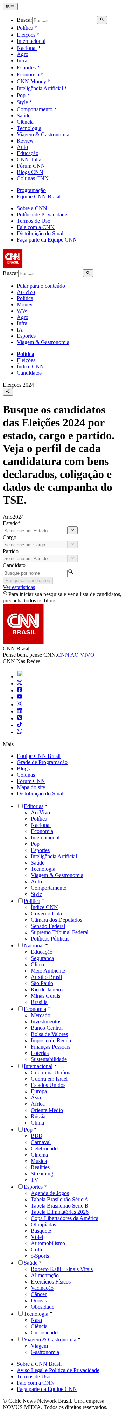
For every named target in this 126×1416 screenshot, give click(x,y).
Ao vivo (26, 292)
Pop (21, 95)
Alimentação (45, 1275)
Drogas (39, 1300)
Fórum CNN (31, 166)
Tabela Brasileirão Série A (60, 1199)
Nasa (36, 1320)
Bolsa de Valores (49, 1034)
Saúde (23, 116)
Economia (28, 74)
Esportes (26, 67)
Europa (39, 1091)
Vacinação (42, 1288)
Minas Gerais (45, 996)
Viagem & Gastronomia (43, 134)
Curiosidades (45, 1332)
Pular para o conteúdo (41, 286)
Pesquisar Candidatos (28, 580)
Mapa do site (31, 787)
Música (39, 1161)
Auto (22, 147)
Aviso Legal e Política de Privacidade (58, 1370)
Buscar (24, 20)
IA (20, 330)
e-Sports (40, 1256)
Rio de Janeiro (47, 989)
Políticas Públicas (50, 939)
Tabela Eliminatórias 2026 (60, 1212)
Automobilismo (48, 1243)
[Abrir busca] (102, 20)
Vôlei (37, 1237)
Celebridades (45, 1148)
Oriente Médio (47, 1110)
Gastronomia (45, 1352)
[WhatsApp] (19, 732)
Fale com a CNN (36, 227)
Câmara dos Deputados (56, 920)
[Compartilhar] (8, 392)
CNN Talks (29, 159)
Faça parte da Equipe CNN (47, 240)
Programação (31, 190)
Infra (22, 60)
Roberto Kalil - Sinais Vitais (62, 1269)
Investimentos (46, 1022)
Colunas (26, 775)
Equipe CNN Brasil (39, 196)
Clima (37, 964)
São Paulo (42, 983)
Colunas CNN (33, 178)
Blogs (23, 768)
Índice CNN (30, 367)
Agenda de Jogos (50, 1193)
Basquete (41, 1231)
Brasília (39, 1002)
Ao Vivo (40, 812)
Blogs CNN (30, 172)
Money (25, 304)
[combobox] (35, 530)
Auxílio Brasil (46, 977)
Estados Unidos (48, 1085)
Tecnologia (29, 128)
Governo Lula (46, 913)
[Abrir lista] (73, 530)
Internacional (31, 41)
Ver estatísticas (19, 587)
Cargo (9, 537)
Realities (40, 1167)
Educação (27, 153)
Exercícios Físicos (51, 1282)
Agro (22, 54)
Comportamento (34, 109)
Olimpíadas (43, 1224)
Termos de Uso (33, 221)
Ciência (25, 122)
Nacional (27, 48)
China (37, 1123)
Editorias (33, 806)
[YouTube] (19, 697)
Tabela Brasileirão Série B (60, 1206)
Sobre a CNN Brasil (39, 1364)
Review (25, 141)
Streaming (42, 1174)
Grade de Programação (42, 762)
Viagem (39, 1346)
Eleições (26, 35)
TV (34, 1180)
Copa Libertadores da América (64, 1218)
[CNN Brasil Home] (41, 266)
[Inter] (21, 676)
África (38, 1104)
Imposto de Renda (51, 1040)
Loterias (40, 1053)
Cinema (39, 1155)
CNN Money (31, 81)
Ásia (36, 1098)
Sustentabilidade (49, 1059)
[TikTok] (19, 725)
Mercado (40, 1015)
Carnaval (41, 1142)
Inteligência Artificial (40, 88)
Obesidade (42, 1307)
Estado (12, 523)
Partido (11, 551)
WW (22, 311)
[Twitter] (19, 683)
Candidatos (29, 373)
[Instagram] (19, 704)
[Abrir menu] (10, 6)
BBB (36, 1136)
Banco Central (47, 1028)
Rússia (38, 1116)
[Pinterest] (19, 718)
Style (22, 102)
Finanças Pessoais (50, 1047)
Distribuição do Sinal (40, 233)
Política (25, 28)
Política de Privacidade (42, 215)
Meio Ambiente (48, 971)
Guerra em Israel (49, 1079)
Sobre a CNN (32, 208)
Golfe (37, 1250)
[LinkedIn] (19, 711)
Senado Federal (48, 926)
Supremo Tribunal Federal (60, 932)
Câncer (39, 1294)
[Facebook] (19, 690)
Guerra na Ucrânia (51, 1072)
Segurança (42, 958)
